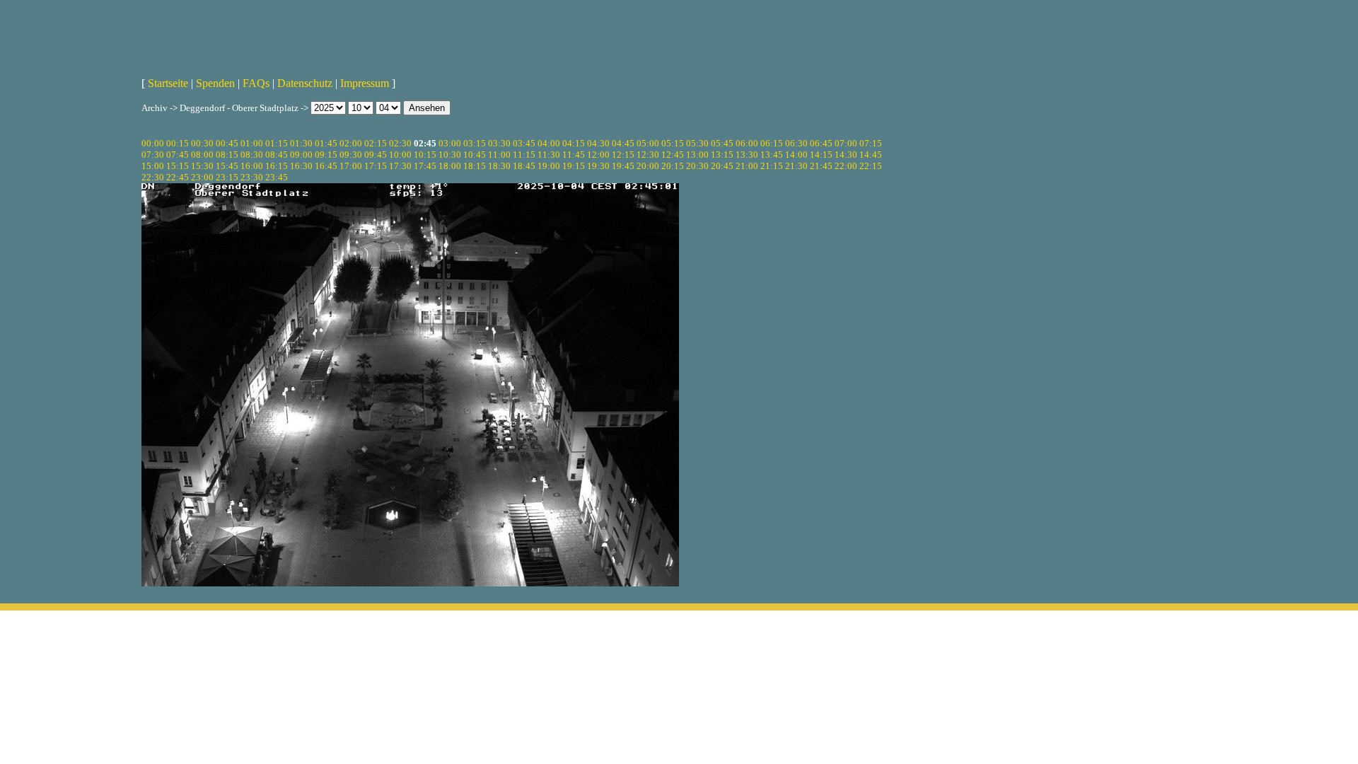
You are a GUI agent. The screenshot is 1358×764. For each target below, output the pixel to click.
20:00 (648, 166)
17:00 (351, 166)
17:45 (425, 166)
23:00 (202, 177)
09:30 (351, 154)
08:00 (202, 154)
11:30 (549, 154)
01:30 (301, 143)
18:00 (450, 166)
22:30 (152, 177)
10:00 (400, 154)
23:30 (251, 177)
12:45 (672, 154)
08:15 (227, 154)
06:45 (821, 143)
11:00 (499, 154)
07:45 (177, 154)
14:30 (846, 154)
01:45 (326, 143)
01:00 (251, 143)
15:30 (202, 166)
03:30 (499, 143)
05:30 (697, 143)
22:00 (846, 166)
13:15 (722, 154)
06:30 (796, 143)
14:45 (870, 154)
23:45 (276, 177)
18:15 (474, 166)
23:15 (227, 177)
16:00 (251, 166)
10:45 (474, 154)
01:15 (276, 143)
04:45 (623, 143)
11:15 (524, 154)
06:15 (771, 143)
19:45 (623, 166)
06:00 (747, 143)
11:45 (573, 154)
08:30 (251, 154)
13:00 (697, 154)
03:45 (524, 143)
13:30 (747, 154)
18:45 (524, 166)
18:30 (499, 166)
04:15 (573, 143)
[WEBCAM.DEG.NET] (679, 33)
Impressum (364, 83)
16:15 (276, 166)
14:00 (796, 154)
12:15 (623, 154)
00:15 (177, 143)
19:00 (549, 166)
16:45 (326, 166)
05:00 (648, 143)
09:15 (326, 154)
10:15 (425, 154)
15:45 (227, 166)
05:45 (722, 143)
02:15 (375, 143)
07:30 (152, 154)
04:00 (549, 143)
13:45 (771, 154)
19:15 (573, 166)
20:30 (697, 166)
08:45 (276, 154)
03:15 (474, 143)
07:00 (846, 143)
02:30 (400, 143)
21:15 (771, 166)
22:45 (177, 177)
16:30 (301, 166)
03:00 (450, 143)
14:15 (821, 154)
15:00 (152, 166)
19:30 (598, 166)
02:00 (351, 143)
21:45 (821, 166)
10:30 (450, 154)
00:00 (152, 143)
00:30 (202, 143)
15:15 (177, 166)
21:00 (747, 166)
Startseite (168, 83)
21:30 (796, 166)
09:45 (375, 154)
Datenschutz (304, 83)
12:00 (598, 154)
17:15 (375, 166)
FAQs (256, 83)
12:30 (648, 154)
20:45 (722, 166)
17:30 (400, 166)
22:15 (870, 166)
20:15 (672, 166)
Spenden (215, 83)
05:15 (672, 143)
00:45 (227, 143)
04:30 (598, 143)
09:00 (301, 154)
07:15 (870, 143)
